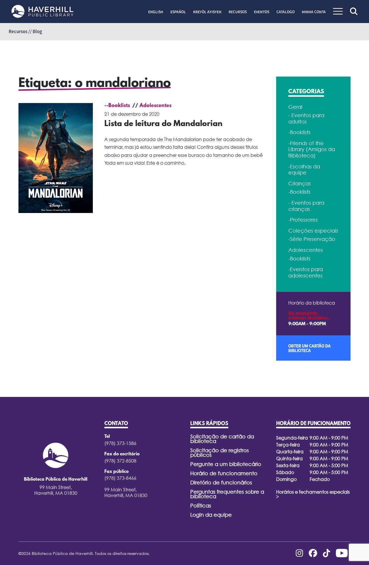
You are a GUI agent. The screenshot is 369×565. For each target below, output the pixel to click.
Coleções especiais (313, 231)
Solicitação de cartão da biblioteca (222, 438)
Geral (295, 107)
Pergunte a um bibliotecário (225, 464)
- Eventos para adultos (306, 118)
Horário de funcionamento (223, 473)
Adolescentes (156, 106)
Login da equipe (211, 515)
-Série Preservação (311, 239)
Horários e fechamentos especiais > (313, 494)
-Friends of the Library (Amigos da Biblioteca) (311, 149)
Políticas (200, 506)
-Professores (303, 220)
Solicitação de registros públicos (219, 452)
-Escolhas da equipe (304, 169)
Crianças (299, 183)
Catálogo (285, 11)
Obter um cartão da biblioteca (309, 348)
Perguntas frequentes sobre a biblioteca (227, 494)
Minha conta (314, 11)
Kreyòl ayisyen (207, 11)
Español (178, 11)
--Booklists (117, 106)
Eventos (261, 11)
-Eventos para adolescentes (305, 272)
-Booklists (299, 132)
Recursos (238, 11)
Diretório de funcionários (221, 483)
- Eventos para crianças (306, 206)
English (155, 11)
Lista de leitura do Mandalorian (163, 124)
